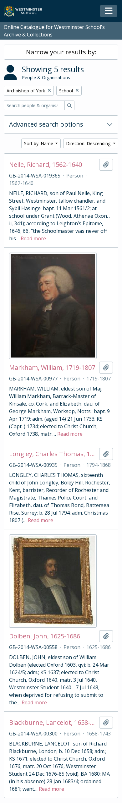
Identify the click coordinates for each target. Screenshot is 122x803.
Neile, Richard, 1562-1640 (45, 164)
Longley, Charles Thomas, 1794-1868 (53, 454)
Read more (33, 238)
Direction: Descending (89, 143)
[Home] (26, 11)
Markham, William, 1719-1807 (52, 367)
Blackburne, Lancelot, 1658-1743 (53, 722)
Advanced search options (46, 124)
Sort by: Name (39, 143)
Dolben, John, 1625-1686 (44, 636)
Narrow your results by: (61, 52)
